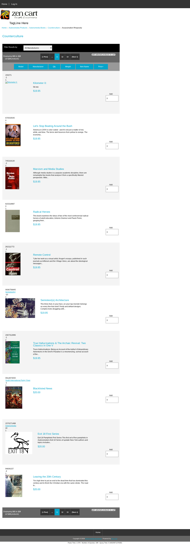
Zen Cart (114, 538)
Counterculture (54, 28)
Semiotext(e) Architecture (55, 300)
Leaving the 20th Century (47, 476)
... (52, 57)
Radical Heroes (41, 211)
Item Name (84, 67)
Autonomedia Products (18, 28)
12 (62, 57)
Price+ (100, 67)
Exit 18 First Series (48, 433)
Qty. (54, 67)
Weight (68, 67)
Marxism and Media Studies (48, 168)
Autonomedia (10, 426)
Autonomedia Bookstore (93, 538)
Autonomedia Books (37, 28)
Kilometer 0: (39, 82)
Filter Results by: (11, 47)
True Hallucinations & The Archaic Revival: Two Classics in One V (59, 344)
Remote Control (41, 254)
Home (4, 4)
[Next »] (75, 57)
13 (67, 57)
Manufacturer (38, 67)
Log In (14, 4)
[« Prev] (45, 57)
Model (20, 67)
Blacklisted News (42, 388)
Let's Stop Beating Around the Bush (52, 125)
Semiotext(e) (10, 292)
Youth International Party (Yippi (17, 380)
